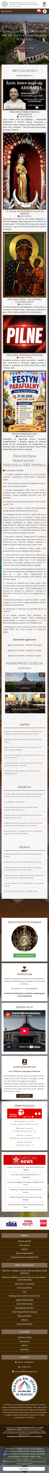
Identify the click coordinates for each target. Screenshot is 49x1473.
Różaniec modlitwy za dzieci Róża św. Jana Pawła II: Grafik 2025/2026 (24, 1278)
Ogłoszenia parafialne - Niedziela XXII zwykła (24, 460)
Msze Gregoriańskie (24, 1253)
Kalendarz (24, 1349)
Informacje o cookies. (24, 1463)
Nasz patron (24, 1245)
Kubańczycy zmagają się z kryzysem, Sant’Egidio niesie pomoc (25, 1183)
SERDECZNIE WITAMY (24, 48)
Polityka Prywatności (24, 1460)
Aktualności (24, 72)
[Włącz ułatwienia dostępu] (46, 11)
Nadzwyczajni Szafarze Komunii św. (24, 1296)
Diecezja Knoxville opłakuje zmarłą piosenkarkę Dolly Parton (26, 1206)
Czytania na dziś (24, 1337)
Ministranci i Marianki (24, 1284)
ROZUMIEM (23, 1469)
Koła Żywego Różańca (24, 1308)
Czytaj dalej (23, 1096)
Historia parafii (24, 1241)
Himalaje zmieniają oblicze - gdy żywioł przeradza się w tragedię (25, 1168)
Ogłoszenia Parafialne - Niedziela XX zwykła (24, 655)
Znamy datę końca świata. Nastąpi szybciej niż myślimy (22, 862)
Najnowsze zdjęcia (24, 665)
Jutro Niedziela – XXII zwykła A (14, 802)
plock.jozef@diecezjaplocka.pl (26, 1371)
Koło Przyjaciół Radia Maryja (24, 1312)
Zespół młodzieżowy (24, 1300)
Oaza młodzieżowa (24, 1304)
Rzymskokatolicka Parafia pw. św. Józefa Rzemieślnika (24, 4)
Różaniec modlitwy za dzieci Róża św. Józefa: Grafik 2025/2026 (24, 1272)
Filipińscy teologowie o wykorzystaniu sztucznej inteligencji (26, 1198)
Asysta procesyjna (24, 1324)
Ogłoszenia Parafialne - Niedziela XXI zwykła (24, 650)
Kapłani (24, 1249)
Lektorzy (24, 1320)
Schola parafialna (24, 1287)
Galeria (24, 1345)
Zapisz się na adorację (24, 955)
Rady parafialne (24, 1316)
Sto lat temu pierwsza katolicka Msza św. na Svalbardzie (26, 1176)
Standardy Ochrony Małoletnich (24, 1257)
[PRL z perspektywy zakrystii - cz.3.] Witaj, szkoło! (21, 891)
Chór (24, 1292)
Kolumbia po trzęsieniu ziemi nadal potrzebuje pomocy (26, 1191)
